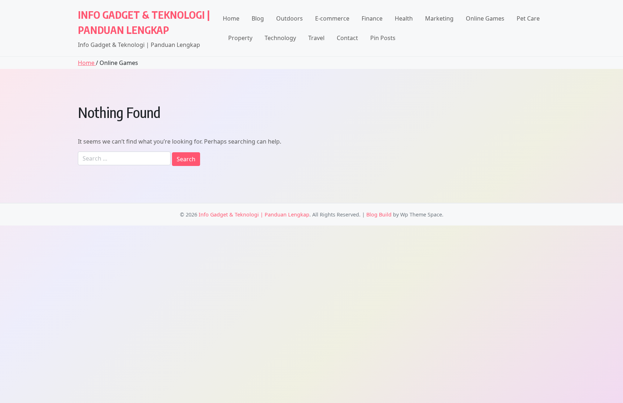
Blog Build (379, 214)
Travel (316, 38)
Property (240, 38)
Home (231, 18)
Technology (280, 38)
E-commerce (332, 18)
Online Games (485, 18)
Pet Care (528, 18)
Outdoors (289, 18)
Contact (347, 38)
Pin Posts (383, 38)
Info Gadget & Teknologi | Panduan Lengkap (254, 214)
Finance (372, 18)
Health (404, 18)
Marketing (439, 18)
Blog (258, 18)
